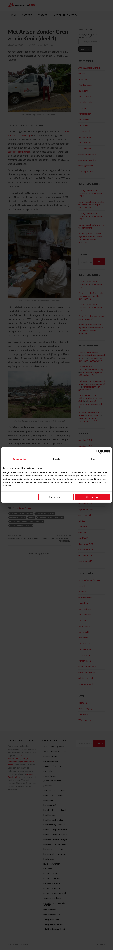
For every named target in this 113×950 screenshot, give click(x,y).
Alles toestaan (92, 497)
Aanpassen (54, 497)
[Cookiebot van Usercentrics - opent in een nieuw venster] (98, 451)
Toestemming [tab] (19, 459)
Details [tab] (56, 459)
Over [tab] (93, 459)
